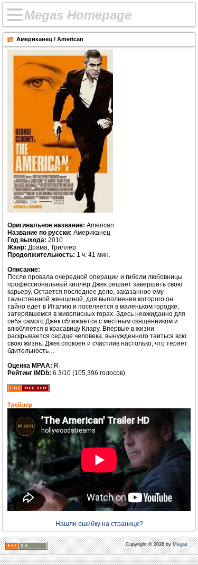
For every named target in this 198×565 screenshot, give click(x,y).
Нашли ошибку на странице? (99, 524)
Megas (180, 544)
